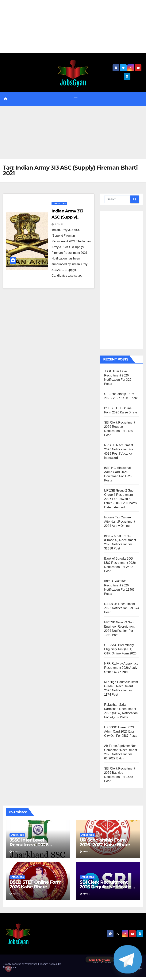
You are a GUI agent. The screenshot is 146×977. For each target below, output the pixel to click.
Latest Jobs (59, 204)
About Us (106, 962)
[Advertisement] (73, 26)
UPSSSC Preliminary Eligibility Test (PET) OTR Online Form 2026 (120, 649)
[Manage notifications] (8, 969)
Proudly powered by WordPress (20, 964)
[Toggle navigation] (76, 99)
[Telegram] (127, 959)
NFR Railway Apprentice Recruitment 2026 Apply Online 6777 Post (121, 667)
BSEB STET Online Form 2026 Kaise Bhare (35, 884)
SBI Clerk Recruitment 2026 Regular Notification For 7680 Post (107, 886)
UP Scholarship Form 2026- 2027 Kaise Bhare (105, 842)
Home (94, 962)
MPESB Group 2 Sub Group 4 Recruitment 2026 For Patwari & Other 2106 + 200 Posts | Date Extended (121, 499)
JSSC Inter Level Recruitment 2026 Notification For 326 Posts (37, 844)
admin (59, 224)
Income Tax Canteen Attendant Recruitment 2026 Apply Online (119, 521)
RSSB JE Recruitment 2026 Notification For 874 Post (121, 608)
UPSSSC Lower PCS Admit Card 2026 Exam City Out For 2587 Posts (120, 731)
